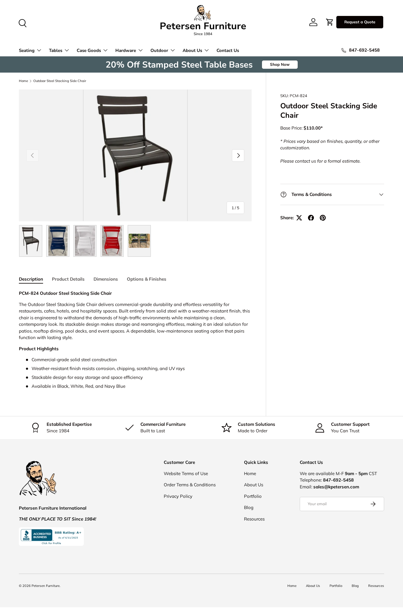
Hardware (125, 50)
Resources (254, 519)
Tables (55, 50)
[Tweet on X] (299, 218)
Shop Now (280, 64)
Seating (27, 50)
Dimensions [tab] (106, 279)
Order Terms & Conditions (190, 484)
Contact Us (228, 50)
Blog (248, 507)
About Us (192, 50)
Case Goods (89, 50)
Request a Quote (359, 21)
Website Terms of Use (186, 473)
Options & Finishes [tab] (146, 279)
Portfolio (253, 496)
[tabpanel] (135, 340)
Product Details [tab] (68, 279)
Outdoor (159, 50)
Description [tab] (31, 279)
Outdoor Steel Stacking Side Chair (59, 81)
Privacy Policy (178, 496)
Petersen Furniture (46, 586)
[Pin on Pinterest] (323, 218)
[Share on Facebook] (311, 218)
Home (23, 81)
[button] (329, 22)
